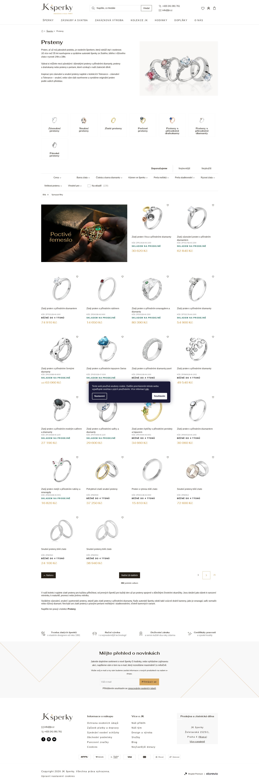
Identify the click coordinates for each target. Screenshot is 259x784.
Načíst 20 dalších (129, 575)
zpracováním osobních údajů (142, 688)
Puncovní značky (98, 742)
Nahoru (49, 575)
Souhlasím (159, 396)
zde (147, 389)
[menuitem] (48, 20)
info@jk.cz (167, 10)
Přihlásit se (149, 682)
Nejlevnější (184, 168)
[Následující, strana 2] (206, 575)
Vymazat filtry (57, 195)
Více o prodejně (197, 742)
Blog (134, 742)
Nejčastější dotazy (144, 747)
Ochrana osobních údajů (102, 723)
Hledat (146, 8)
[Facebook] (43, 739)
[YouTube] (54, 739)
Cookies (92, 747)
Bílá (44, 195)
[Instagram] (49, 739)
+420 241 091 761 (171, 6)
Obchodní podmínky (99, 737)
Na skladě (100, 186)
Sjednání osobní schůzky (103, 732)
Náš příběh (139, 723)
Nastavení (99, 396)
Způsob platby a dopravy (103, 728)
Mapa (202, 737)
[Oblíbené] (202, 8)
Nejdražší (206, 168)
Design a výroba (142, 732)
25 (214, 575)
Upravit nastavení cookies (58, 776)
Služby (136, 737)
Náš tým (137, 728)
